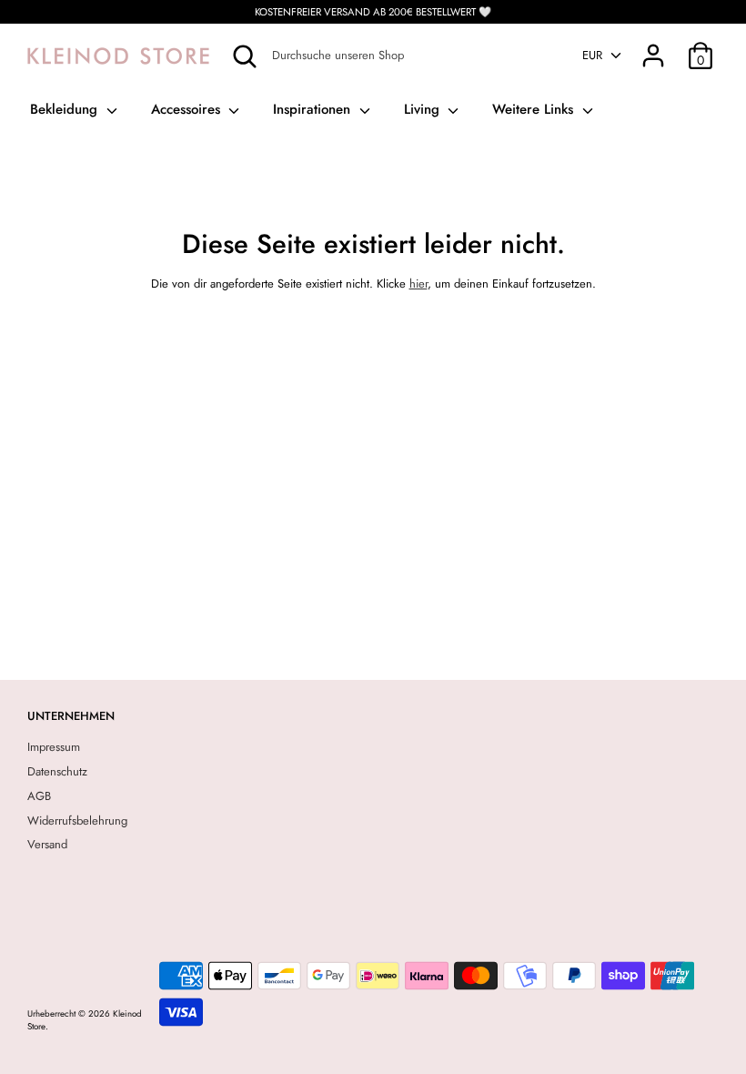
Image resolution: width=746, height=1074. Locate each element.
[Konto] (653, 46)
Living (424, 109)
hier (418, 283)
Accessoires (188, 109)
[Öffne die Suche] (245, 56)
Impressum (53, 746)
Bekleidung (66, 109)
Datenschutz (57, 771)
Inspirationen (314, 109)
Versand (47, 844)
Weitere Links (535, 109)
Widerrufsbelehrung (77, 820)
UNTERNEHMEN (71, 715)
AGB (39, 796)
